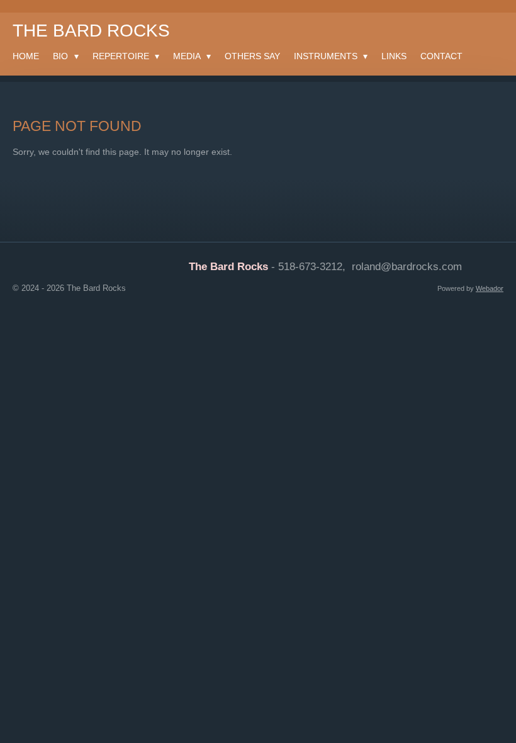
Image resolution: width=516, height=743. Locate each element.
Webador (489, 288)
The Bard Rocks (91, 30)
